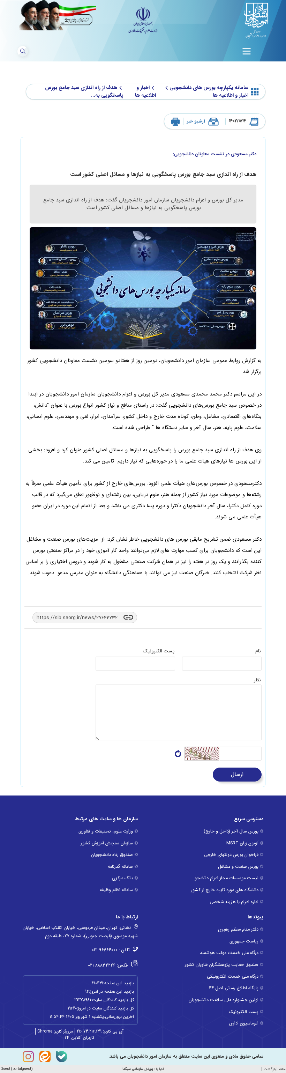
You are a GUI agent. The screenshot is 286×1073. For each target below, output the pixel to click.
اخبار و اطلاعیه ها (145, 91)
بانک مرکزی (122, 878)
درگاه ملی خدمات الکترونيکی (232, 976)
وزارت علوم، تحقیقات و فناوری (105, 831)
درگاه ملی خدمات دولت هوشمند (229, 952)
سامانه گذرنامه (120, 866)
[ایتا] (45, 1056)
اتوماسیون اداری (243, 1023)
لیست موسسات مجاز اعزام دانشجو (226, 878)
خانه (282, 1069)
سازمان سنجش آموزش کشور (107, 843)
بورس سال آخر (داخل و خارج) (231, 831)
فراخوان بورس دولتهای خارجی (231, 854)
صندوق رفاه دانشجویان (112, 854)
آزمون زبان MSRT (242, 843)
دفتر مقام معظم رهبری (238, 929)
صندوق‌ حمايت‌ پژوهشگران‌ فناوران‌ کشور (221, 964)
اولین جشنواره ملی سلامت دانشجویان (223, 1000)
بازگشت (270, 1069)
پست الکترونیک (243, 1011)
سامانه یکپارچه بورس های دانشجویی (209, 88)
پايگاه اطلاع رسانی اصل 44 (233, 988)
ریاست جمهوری (243, 941)
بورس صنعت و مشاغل (238, 866)
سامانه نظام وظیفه (116, 890)
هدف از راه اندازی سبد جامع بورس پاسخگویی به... (84, 91)
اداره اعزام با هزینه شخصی (234, 901)
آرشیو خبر (196, 121)
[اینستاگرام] (28, 1056)
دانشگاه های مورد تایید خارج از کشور (224, 890)
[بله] (61, 1056)
